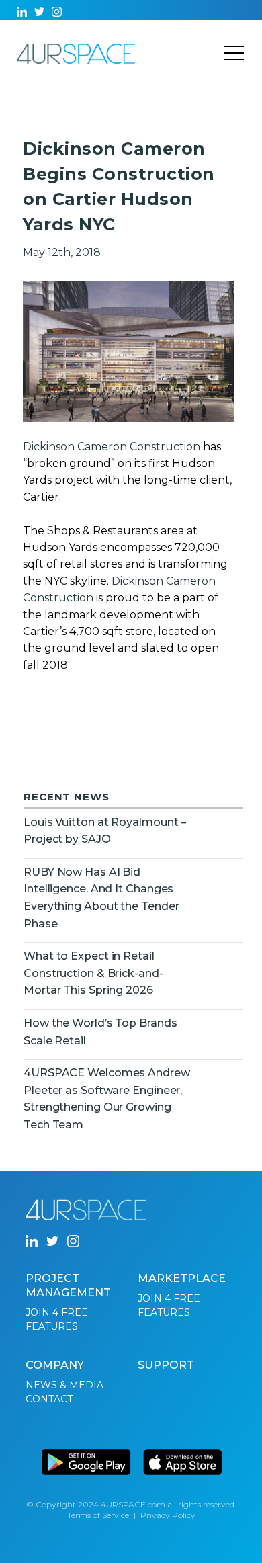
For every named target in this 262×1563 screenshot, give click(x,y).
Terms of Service (98, 1515)
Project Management (68, 1285)
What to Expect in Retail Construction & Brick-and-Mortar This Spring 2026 (93, 973)
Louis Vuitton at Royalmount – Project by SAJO (105, 831)
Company (55, 1365)
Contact (49, 1399)
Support (166, 1365)
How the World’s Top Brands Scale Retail (100, 1032)
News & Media (64, 1385)
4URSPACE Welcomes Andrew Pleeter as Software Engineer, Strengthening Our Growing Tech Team (107, 1098)
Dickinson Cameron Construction (111, 446)
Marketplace (182, 1278)
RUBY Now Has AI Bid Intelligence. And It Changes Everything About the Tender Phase (101, 897)
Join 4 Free (57, 1312)
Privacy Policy (167, 1515)
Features (52, 1326)
